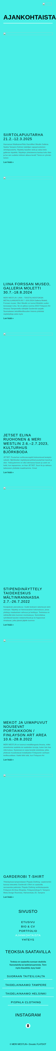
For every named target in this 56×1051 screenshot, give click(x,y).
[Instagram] (28, 1025)
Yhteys (28, 939)
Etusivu (28, 922)
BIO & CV (28, 926)
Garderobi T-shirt (23, 877)
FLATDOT (41, 1044)
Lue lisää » (8, 162)
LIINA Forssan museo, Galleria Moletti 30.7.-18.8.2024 (27, 288)
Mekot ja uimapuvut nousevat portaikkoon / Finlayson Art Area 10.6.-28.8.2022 (25, 731)
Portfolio (28, 930)
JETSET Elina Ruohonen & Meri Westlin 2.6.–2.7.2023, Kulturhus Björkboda (26, 443)
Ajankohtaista (28, 935)
